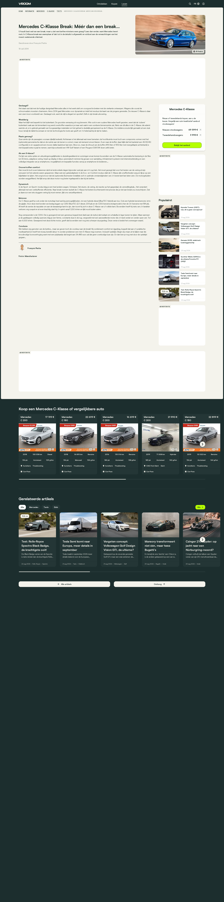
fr (195, 4)
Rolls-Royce (36, 564)
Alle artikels (66, 584)
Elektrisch (82, 564)
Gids (56, 507)
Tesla (74, 564)
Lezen (124, 3)
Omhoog (158, 584)
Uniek (164, 564)
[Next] (202, 444)
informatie (29, 11)
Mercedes (41, 11)
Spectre (44, 564)
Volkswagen (118, 564)
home (21, 11)
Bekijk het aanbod (182, 145)
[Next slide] (53, 449)
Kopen (114, 3)
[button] (37, 418)
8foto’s (199, 51)
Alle (22, 507)
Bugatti (158, 564)
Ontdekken (102, 3)
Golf (125, 564)
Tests (46, 507)
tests (59, 11)
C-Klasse (50, 11)
